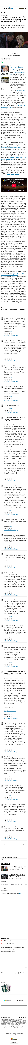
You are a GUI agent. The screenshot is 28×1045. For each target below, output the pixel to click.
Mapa (14, 1033)
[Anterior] (5, 845)
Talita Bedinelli (11, 869)
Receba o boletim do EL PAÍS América (10, 857)
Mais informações (4, 890)
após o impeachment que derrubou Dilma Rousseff (13, 274)
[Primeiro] (4, 845)
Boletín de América (6, 971)
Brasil (3, 12)
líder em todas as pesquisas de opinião (13, 106)
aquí (20, 893)
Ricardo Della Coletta (13, 878)
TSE (21, 884)
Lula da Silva (4, 15)
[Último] (23, 845)
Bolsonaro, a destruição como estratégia (13, 940)
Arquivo (3, 982)
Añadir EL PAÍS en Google (11, 335)
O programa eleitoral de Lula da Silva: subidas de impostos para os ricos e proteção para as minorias (13, 946)
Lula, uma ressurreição (9, 943)
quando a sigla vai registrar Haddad (11, 147)
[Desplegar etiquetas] (26, 884)
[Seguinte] (22, 845)
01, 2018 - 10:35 (15, 55)
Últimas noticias (5, 938)
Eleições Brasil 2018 (5, 884)
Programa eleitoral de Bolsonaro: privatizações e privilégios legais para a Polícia (13, 950)
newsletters (4, 968)
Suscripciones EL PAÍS (19, 1033)
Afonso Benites (14, 53)
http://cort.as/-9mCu (10, 711)
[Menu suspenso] (2, 8)
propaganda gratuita (13, 174)
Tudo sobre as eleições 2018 (4, 74)
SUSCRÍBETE (21, 8)
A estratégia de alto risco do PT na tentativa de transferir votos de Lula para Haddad (17, 875)
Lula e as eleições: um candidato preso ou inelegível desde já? (17, 867)
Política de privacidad (8, 1033)
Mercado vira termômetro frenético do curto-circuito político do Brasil (4, 87)
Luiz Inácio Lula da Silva (14, 884)
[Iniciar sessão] (26, 8)
